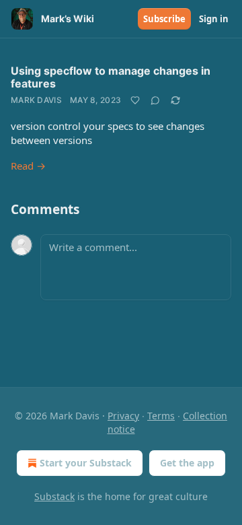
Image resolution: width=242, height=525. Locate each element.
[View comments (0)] (155, 100)
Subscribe (164, 19)
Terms (161, 415)
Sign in (214, 19)
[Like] (135, 100)
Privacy (123, 415)
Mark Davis (36, 100)
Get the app (187, 462)
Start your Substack (86, 462)
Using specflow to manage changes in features (110, 77)
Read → (28, 165)
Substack (54, 496)
